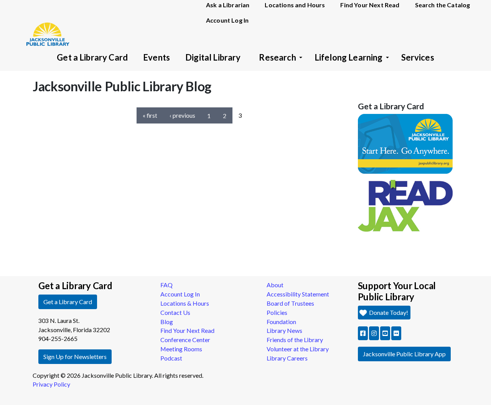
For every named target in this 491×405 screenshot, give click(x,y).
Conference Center (185, 339)
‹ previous (182, 115)
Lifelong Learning (349, 57)
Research (277, 57)
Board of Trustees (290, 303)
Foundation (281, 321)
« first (150, 115)
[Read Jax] (405, 205)
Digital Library (213, 57)
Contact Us (175, 312)
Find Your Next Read (187, 330)
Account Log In (227, 20)
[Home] (44, 23)
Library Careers (287, 358)
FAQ (166, 284)
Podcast (171, 358)
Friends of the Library (295, 339)
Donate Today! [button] (388, 312)
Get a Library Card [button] (67, 301)
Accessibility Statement (298, 294)
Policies (277, 312)
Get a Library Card (92, 57)
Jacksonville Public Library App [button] (404, 353)
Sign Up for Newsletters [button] (75, 356)
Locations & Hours (184, 303)
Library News (284, 330)
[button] (363, 333)
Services (417, 57)
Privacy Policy (51, 384)
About (275, 284)
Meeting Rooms (181, 348)
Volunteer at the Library (298, 348)
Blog (166, 321)
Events (156, 57)
